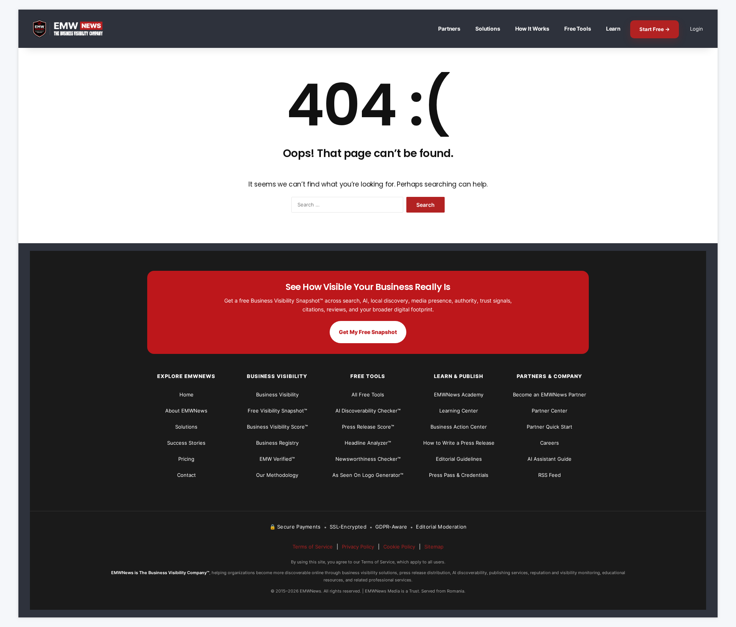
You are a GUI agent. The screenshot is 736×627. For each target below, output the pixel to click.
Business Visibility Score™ (277, 427)
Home (186, 394)
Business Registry (277, 443)
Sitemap (434, 547)
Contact (186, 475)
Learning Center (458, 411)
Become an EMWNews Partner (549, 394)
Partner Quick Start (549, 427)
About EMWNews (186, 411)
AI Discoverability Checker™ (368, 411)
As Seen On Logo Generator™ (367, 475)
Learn (613, 28)
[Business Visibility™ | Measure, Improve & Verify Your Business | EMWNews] (72, 29)
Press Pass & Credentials (458, 475)
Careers (549, 443)
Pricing (186, 459)
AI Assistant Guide (549, 459)
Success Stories (186, 443)
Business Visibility (277, 394)
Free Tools (577, 28)
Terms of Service (312, 547)
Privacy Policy (358, 547)
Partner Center (549, 411)
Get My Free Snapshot (368, 332)
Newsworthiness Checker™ (368, 459)
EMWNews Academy (458, 394)
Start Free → (654, 29)
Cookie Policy (399, 547)
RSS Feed (549, 475)
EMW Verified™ (277, 459)
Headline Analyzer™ (368, 443)
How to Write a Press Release (459, 443)
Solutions (487, 28)
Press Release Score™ (368, 427)
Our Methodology (277, 475)
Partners (449, 28)
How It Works (532, 28)
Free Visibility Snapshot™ (277, 411)
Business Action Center (458, 427)
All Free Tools (368, 394)
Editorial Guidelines (459, 459)
